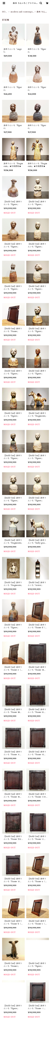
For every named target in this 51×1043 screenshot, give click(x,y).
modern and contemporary (22, 12)
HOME (4, 12)
